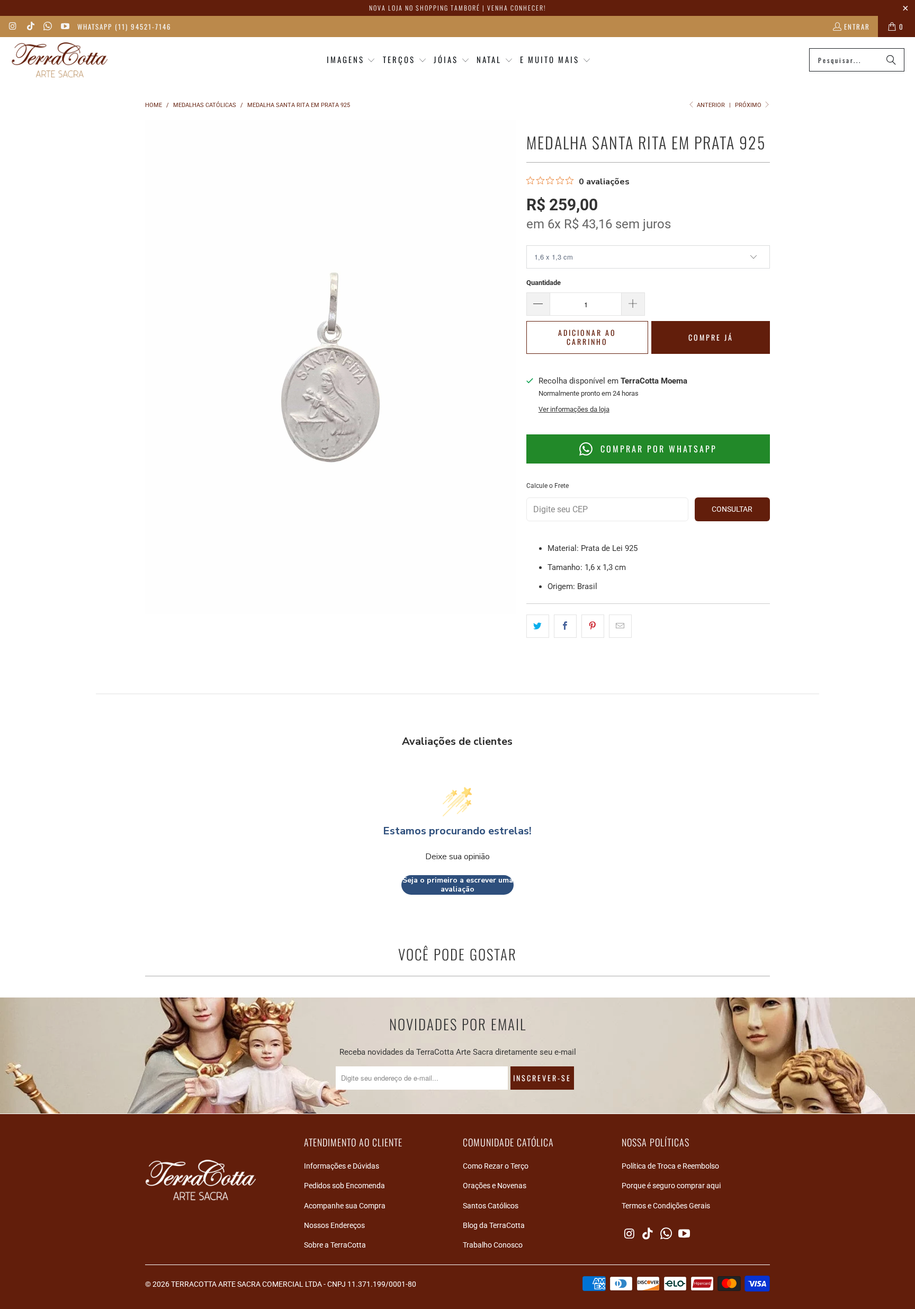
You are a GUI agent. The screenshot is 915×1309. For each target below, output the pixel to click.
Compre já (710, 337)
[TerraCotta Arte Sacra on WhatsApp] (47, 26)
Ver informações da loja (574, 409)
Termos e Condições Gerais (666, 1205)
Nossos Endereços (334, 1225)
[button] (351, 60)
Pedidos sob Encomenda (344, 1185)
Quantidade (543, 283)
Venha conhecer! (516, 7)
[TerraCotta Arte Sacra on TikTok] (29, 26)
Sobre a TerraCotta (335, 1245)
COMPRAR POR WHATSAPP (657, 448)
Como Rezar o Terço (495, 1166)
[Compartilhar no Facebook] (565, 626)
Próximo (749, 105)
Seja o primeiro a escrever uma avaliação (457, 885)
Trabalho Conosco (493, 1245)
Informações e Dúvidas (341, 1166)
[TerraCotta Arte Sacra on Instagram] (12, 26)
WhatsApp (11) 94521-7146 (124, 26)
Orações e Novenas (494, 1185)
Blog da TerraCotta (494, 1225)
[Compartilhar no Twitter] (537, 626)
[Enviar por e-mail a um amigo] (620, 626)
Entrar (857, 26)
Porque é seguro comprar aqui (671, 1185)
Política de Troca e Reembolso (670, 1166)
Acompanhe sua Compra (344, 1205)
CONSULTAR (732, 509)
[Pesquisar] (891, 60)
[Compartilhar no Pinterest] (592, 626)
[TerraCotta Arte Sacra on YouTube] (64, 26)
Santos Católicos (490, 1205)
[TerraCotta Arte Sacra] (60, 60)
